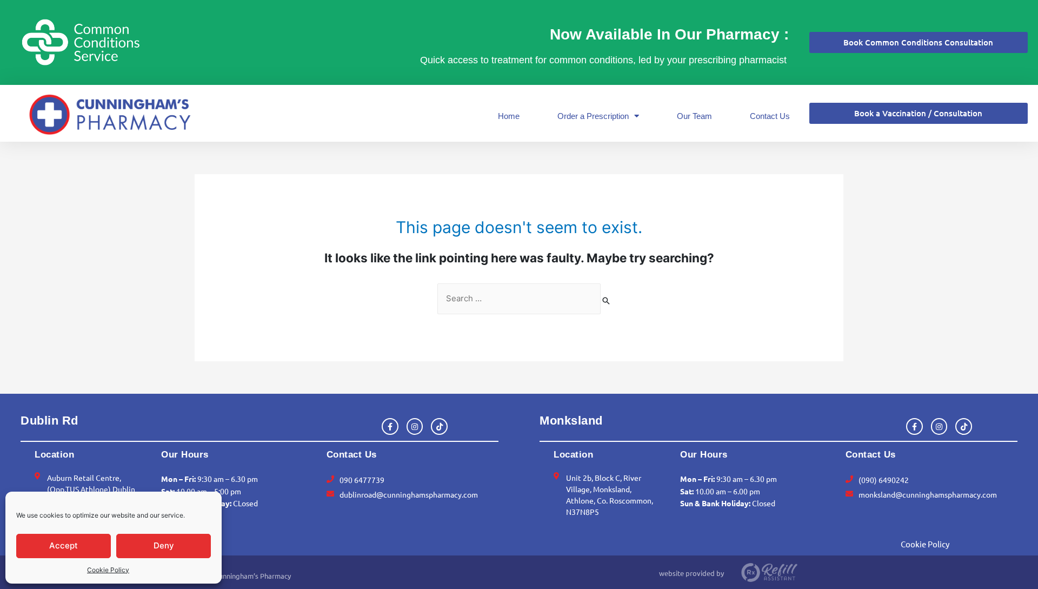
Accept (63, 545)
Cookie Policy (108, 570)
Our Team (694, 116)
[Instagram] (415, 426)
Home (509, 116)
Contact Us (770, 116)
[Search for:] (519, 298)
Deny (164, 545)
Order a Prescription (593, 116)
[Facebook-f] (390, 426)
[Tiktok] (439, 426)
